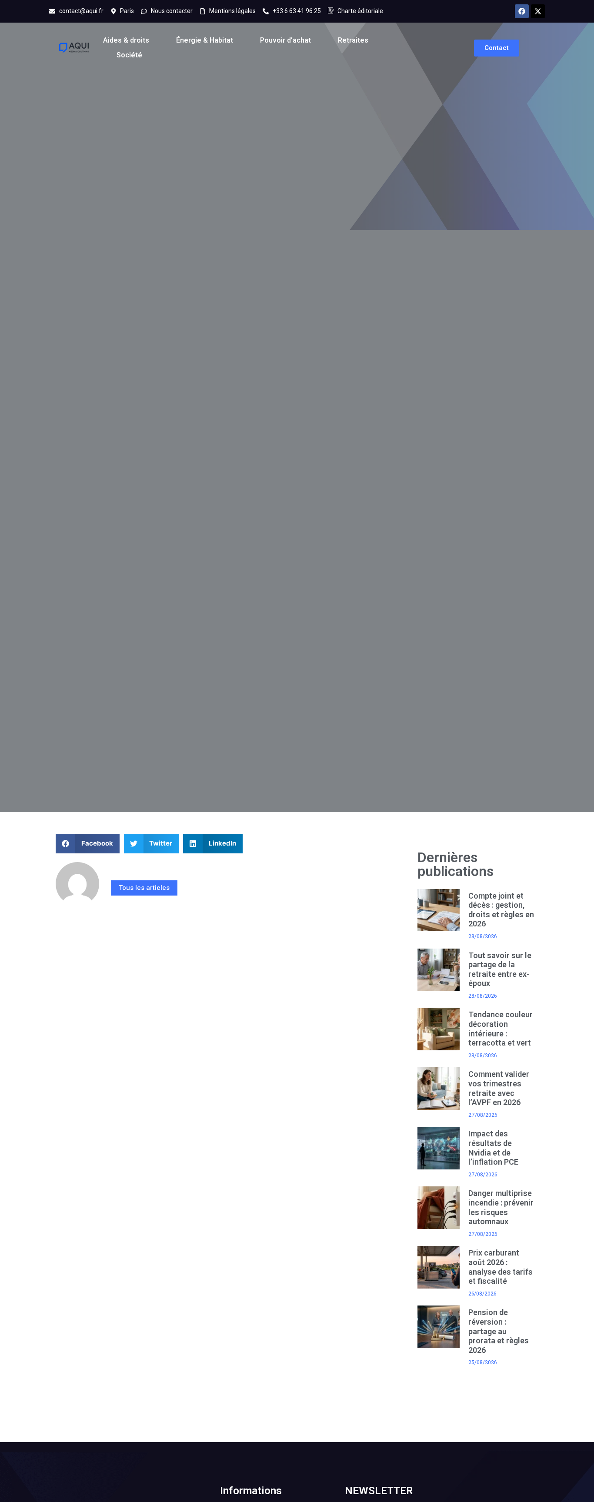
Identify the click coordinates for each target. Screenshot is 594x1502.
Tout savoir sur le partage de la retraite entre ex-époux (499, 969)
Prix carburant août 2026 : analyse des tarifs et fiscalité (500, 1267)
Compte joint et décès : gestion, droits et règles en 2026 (501, 910)
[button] (88, 843)
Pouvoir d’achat (285, 40)
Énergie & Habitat (204, 40)
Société (129, 55)
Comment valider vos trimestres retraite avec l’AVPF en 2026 (498, 1088)
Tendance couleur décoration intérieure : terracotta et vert (500, 1028)
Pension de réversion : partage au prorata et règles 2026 (498, 1331)
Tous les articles (144, 888)
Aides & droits (126, 40)
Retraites (353, 40)
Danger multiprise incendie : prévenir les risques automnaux (501, 1207)
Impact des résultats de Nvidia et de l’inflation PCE (493, 1147)
